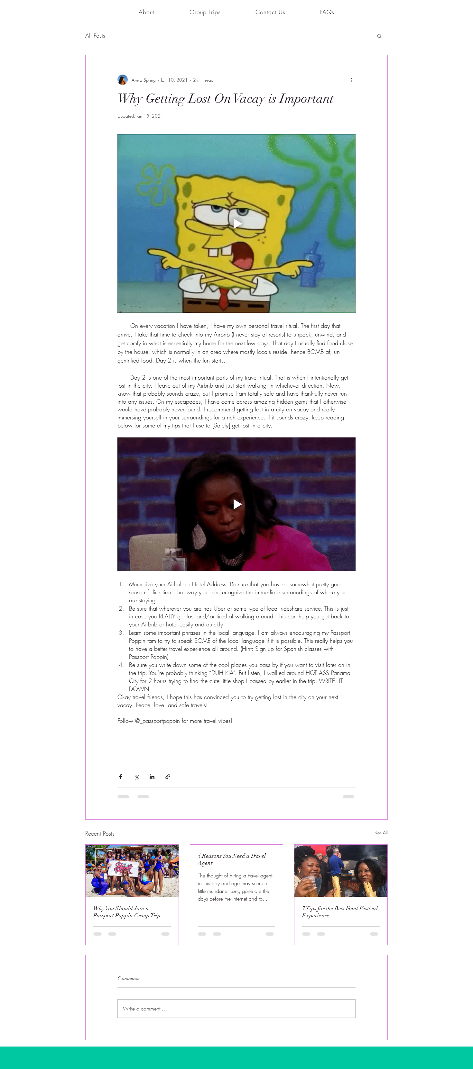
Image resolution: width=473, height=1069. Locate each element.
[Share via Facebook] (120, 561)
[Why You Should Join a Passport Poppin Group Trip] (132, 655)
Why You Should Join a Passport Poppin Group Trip (127, 696)
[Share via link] (168, 561)
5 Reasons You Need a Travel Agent (232, 644)
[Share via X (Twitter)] (136, 561)
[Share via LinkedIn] (152, 561)
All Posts (95, 35)
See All (381, 617)
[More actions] (352, 80)
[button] (205, 12)
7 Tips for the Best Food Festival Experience (340, 696)
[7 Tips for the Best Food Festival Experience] (340, 655)
